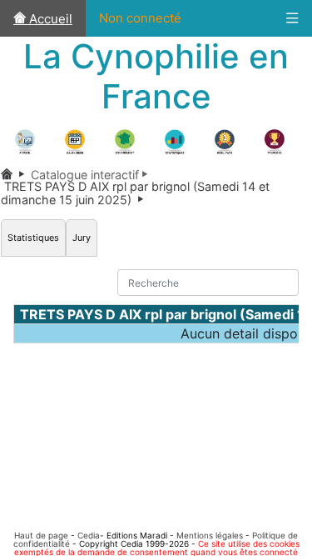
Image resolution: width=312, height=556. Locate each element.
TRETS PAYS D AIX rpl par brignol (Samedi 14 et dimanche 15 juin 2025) (135, 192)
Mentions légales (209, 535)
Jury (81, 237)
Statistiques (33, 237)
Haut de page (41, 535)
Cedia (88, 535)
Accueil (49, 19)
